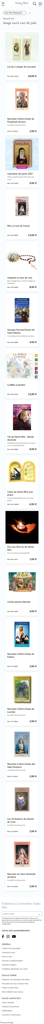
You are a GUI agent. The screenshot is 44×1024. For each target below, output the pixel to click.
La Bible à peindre (16, 385)
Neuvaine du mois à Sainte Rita (15, 983)
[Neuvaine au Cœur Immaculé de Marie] (22, 854)
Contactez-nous (8, 952)
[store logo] (21, 3)
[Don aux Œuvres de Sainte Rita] (22, 527)
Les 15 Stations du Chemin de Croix (20, 820)
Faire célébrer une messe (12, 992)
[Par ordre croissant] (29, 12)
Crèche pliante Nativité (18, 602)
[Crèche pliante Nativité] (22, 582)
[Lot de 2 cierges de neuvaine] (22, 47)
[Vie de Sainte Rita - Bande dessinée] (22, 417)
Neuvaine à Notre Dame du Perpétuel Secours (20, 120)
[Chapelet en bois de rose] (22, 258)
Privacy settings (7, 1022)
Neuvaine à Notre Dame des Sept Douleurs (21, 765)
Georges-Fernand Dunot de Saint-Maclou (20, 331)
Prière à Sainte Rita (10, 987)
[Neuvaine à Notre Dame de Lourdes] (22, 689)
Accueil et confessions (11, 1014)
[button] (14, 13)
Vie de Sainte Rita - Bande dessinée (20, 438)
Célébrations (7, 1010)
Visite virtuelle (8, 1002)
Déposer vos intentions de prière (16, 979)
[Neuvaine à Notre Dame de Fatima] (22, 634)
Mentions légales (9, 964)
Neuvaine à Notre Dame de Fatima (20, 655)
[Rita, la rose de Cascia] (22, 206)
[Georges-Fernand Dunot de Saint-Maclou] (22, 310)
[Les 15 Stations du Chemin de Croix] (22, 799)
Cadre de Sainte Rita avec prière (20, 493)
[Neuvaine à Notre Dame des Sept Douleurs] (22, 744)
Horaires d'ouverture (10, 1006)
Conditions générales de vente (15, 969)
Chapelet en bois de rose (19, 277)
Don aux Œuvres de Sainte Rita (20, 548)
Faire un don (7, 956)
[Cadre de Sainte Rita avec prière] (22, 472)
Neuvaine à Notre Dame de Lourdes (20, 710)
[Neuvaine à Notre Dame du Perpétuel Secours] (22, 99)
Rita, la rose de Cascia (18, 226)
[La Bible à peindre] (22, 365)
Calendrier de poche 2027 (20, 173)
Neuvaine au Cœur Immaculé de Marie (21, 875)
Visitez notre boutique (11, 948)
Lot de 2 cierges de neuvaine (21, 66)
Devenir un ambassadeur (12, 960)
